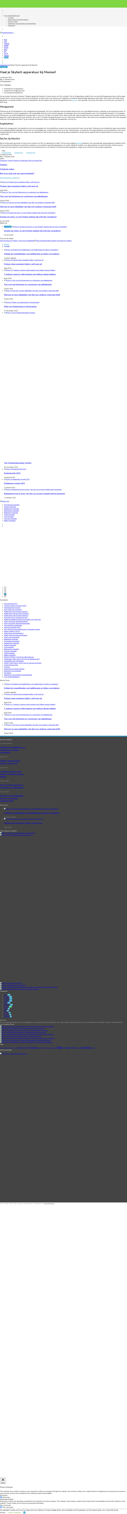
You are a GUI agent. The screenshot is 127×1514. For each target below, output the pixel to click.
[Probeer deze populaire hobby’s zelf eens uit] (20, 182)
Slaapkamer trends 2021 (14, 483)
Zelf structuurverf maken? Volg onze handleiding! (17, 241)
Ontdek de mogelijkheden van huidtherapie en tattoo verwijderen (31, 254)
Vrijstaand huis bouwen (12, 608)
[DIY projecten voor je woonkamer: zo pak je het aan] (22, 1028)
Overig (6, 57)
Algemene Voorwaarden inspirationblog (22, 23)
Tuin (5, 42)
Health (6, 46)
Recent (6, 244)
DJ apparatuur (6, 153)
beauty (6, 1015)
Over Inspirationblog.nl (12, 16)
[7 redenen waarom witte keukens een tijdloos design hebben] (29, 270)
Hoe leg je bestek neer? (12, 627)
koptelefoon (18, 153)
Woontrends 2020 (10, 604)
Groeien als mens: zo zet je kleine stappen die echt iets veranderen (28, 217)
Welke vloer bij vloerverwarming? (15, 635)
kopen (45, 1048)
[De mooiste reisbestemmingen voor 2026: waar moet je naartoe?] (27, 1038)
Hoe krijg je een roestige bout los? (16, 617)
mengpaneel (30, 153)
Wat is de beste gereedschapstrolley (17, 623)
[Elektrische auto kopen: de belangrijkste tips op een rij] (23, 1032)
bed (10, 1048)
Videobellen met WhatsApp (14, 661)
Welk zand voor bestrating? (14, 633)
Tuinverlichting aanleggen (13, 625)
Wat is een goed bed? (12, 637)
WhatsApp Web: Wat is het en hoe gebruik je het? (22, 659)
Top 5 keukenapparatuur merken (17, 463)
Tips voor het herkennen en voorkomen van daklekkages (24, 196)
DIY (5, 52)
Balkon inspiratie (10, 521)
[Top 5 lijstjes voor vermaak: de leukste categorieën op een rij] (25, 1040)
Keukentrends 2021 (12, 473)
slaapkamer (54, 1048)
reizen (49, 1048)
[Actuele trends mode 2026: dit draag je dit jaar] (20, 1036)
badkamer (6, 1048)
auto (1, 1048)
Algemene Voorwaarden (12, 671)
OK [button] (24, 1513)
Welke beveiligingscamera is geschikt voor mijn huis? (22, 619)
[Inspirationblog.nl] (6, 33)
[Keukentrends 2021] (15, 469)
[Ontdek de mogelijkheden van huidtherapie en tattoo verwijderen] (31, 250)
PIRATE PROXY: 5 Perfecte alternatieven (19, 657)
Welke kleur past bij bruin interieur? (16, 615)
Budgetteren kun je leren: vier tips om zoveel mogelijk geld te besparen (34, 493)
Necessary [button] (4, 1495)
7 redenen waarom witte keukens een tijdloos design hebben (30, 274)
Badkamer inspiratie (11, 513)
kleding (41, 1048)
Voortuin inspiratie (10, 519)
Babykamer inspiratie (11, 511)
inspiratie (26, 1048)
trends (64, 1048)
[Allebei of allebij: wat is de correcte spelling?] (19, 989)
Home (2, 65)
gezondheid (15, 1048)
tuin (69, 1047)
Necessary (6, 1497)
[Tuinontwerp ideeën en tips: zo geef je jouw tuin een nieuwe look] (27, 1034)
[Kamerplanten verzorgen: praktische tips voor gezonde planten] (26, 1042)
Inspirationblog (49, 1203)
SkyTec (75, 100)
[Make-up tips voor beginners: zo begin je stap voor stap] (24, 1030)
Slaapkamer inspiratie (11, 509)
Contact (11, 18)
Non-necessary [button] (5, 1505)
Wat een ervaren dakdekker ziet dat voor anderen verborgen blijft (28, 206)
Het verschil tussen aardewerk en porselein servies (22, 629)
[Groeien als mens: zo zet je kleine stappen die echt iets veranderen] (27, 213)
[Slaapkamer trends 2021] (17, 479)
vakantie (74, 1048)
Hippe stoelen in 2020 (12, 631)
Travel (6, 48)
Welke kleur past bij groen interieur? (16, 614)
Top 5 (6, 54)
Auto (5, 50)
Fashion (6, 44)
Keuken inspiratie (10, 507)
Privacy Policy (13, 22)
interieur (34, 1047)
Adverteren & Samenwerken (18, 20)
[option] (12, 748)
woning (93, 1048)
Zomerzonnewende (11, 665)
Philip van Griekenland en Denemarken (20, 306)
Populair (7, 246)
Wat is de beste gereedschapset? (16, 621)
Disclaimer (11, 25)
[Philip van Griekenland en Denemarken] (21, 302)
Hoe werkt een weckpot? (13, 610)
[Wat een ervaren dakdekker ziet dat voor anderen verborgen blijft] (27, 202)
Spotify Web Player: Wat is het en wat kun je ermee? (23, 663)
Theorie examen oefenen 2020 (15, 606)
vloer (78, 1048)
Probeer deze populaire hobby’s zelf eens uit (19, 186)
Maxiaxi (79, 143)
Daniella (3, 164)
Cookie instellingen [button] (14, 1513)
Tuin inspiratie (9, 517)
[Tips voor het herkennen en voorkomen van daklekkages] (24, 192)
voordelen (85, 1047)
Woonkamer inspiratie (11, 505)
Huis (5, 40)
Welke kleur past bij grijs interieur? (16, 612)
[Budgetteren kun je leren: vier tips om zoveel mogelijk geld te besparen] (33, 489)
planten (6, 1017)
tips (59, 1047)
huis (21, 1047)
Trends (6, 56)
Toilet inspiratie (9, 515)
